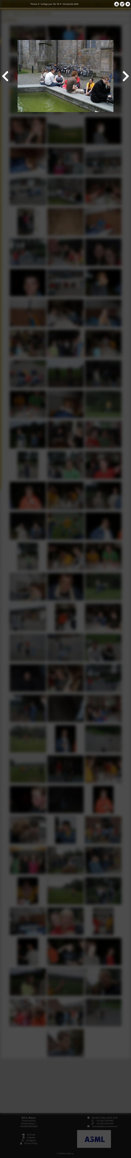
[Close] (127, 4)
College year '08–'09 (50, 4)
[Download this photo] (116, 4)
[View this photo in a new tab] (122, 4)
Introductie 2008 (70, 4)
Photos (34, 4)
